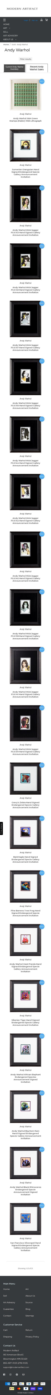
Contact (7, 1315)
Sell (5, 32)
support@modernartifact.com (16, 1367)
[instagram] (10, 1375)
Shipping (7, 1336)
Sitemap (30, 1315)
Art (5, 28)
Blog (28, 1309)
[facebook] (4, 1375)
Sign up (35, 20)
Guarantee (8, 1309)
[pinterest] (17, 1375)
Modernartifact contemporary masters (25, 8)
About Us (8, 39)
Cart (5, 1330)
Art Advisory (10, 36)
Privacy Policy (32, 1336)
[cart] (46, 20)
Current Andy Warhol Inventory (14, 68)
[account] (41, 20)
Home (6, 24)
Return (29, 1330)
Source (29, 1302)
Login (26, 20)
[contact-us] (23, 1375)
